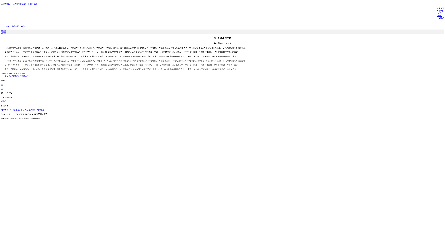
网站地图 (40, 110)
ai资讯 (439, 13)
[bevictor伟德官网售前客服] (2, 85)
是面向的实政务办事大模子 (19, 76)
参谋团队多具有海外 (16, 74)
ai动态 (439, 16)
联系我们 (440, 18)
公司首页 (440, 8)
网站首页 (4, 110)
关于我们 (440, 11)
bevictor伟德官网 (12, 26)
